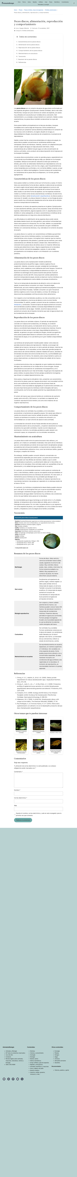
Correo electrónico (20, 798)
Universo (57, 1058)
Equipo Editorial (24, 28)
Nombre (17, 790)
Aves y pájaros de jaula (36, 1068)
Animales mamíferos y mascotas (39, 1066)
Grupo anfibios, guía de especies (39, 1062)
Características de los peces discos (28, 42)
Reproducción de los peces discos (28, 47)
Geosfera (57, 1062)
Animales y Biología (11, 1051)
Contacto (8, 1057)
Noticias (32, 1051)
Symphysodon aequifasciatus (40, 196)
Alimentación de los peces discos (27, 44)
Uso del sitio (9, 1055)
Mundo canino (34, 1058)
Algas (56, 1057)
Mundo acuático (34, 1070)
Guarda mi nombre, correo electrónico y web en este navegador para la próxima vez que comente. (38, 814)
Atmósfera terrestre (60, 1060)
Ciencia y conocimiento (37, 1053)
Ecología (57, 1051)
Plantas (57, 1053)
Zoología (32, 1055)
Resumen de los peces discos (26, 59)
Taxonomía (20, 56)
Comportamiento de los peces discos (29, 50)
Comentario (18, 771)
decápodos (17, 304)
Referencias (21, 62)
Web (15, 805)
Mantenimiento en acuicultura (26, 53)
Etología (32, 1057)
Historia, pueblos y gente (62, 1070)
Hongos (57, 1055)
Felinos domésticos (35, 1060)
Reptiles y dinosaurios (36, 1064)
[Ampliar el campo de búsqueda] (74, 3)
